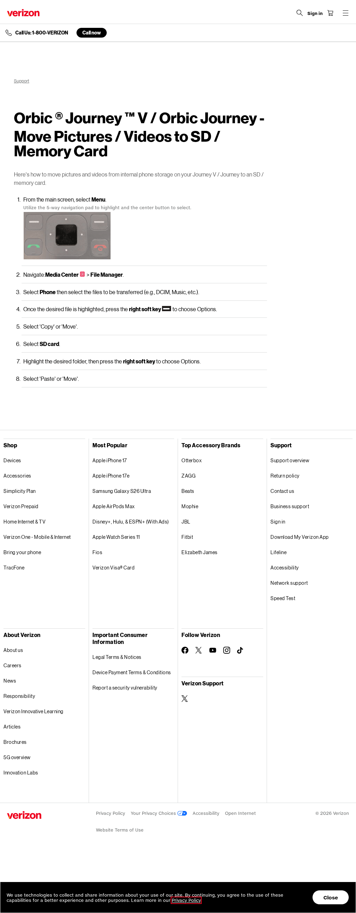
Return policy (285, 476)
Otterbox (191, 460)
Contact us (282, 491)
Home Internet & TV (24, 522)
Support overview (289, 460)
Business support (289, 506)
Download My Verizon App (299, 537)
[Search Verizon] (299, 13)
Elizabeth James (199, 552)
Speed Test (282, 598)
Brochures (15, 742)
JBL (186, 522)
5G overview (17, 757)
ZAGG (188, 476)
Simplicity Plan (19, 491)
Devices (12, 460)
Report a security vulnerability (124, 688)
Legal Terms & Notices (116, 657)
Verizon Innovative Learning (33, 711)
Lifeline (278, 552)
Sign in (277, 522)
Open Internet (240, 813)
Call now (91, 33)
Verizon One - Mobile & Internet (37, 537)
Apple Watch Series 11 (116, 537)
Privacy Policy (110, 813)
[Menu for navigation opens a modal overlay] (345, 13)
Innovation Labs (20, 773)
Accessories (17, 476)
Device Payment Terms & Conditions (131, 672)
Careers (12, 665)
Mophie (189, 506)
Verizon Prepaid (21, 506)
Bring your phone (22, 552)
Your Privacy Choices (154, 813)
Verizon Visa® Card (113, 567)
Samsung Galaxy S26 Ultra (121, 491)
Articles (12, 727)
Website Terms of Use (120, 830)
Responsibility (19, 696)
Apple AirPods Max (113, 506)
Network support (289, 583)
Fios (97, 552)
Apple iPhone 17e (110, 476)
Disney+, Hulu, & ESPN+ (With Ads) (130, 522)
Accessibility (284, 567)
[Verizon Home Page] (23, 12)
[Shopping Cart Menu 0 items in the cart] (330, 13)
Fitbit (187, 537)
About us (13, 650)
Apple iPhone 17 (109, 460)
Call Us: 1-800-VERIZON (41, 32)
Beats (187, 491)
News (9, 681)
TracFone (13, 567)
